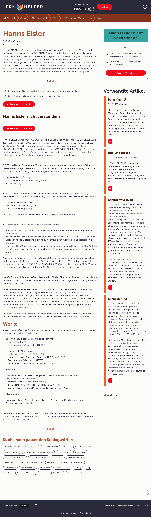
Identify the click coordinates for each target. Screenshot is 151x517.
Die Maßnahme (45, 468)
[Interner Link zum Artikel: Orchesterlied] (110, 380)
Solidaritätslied (78, 462)
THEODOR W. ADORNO (50, 447)
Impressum (109, 506)
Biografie (23, 462)
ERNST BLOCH (58, 457)
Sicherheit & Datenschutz (129, 506)
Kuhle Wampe (57, 473)
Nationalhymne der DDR (83, 447)
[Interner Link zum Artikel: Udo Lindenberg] (110, 188)
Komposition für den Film (76, 473)
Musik (23, 18)
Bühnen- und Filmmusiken (25, 473)
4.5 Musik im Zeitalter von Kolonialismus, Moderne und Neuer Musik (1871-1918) (55, 18)
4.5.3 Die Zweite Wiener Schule (77, 18)
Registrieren (104, 7)
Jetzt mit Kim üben (126, 73)
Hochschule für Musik (62, 468)
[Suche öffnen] (145, 7)
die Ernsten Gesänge (11, 452)
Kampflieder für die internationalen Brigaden (38, 452)
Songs (88, 468)
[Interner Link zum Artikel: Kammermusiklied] (110, 287)
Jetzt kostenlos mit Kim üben (19, 104)
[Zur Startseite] (23, 7)
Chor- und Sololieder (28, 468)
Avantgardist (44, 473)
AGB (146, 506)
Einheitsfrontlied (80, 452)
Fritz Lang (78, 468)
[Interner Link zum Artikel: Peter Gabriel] (110, 141)
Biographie (50, 462)
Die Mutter (8, 473)
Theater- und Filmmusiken (38, 457)
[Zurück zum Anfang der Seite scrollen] (146, 492)
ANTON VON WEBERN (12, 447)
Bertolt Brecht (9, 462)
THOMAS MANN (36, 462)
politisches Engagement (75, 457)
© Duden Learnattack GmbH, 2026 (75, 513)
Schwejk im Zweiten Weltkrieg (15, 457)
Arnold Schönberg (64, 452)
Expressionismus (10, 468)
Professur (67, 447)
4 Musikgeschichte (39, 18)
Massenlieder (64, 462)
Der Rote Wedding (31, 447)
